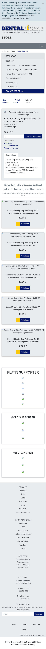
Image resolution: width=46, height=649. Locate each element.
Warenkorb (23, 501)
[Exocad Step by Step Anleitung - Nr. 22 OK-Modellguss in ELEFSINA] (23, 299)
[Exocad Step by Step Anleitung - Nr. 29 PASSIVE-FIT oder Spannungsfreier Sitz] (23, 331)
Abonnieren (39, 614)
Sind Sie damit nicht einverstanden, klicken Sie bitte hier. (18, 16)
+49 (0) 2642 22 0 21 (23, 583)
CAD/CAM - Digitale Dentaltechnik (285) (21, 69)
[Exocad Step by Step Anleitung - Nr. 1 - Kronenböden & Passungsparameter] (23, 203)
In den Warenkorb (34, 136)
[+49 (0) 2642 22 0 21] (21, 37)
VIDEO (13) (9, 61)
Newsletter (23, 545)
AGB (23, 526)
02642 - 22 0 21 (24, 588)
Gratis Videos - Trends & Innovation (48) (21, 65)
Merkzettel (23, 509)
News (23, 548)
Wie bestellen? (23, 541)
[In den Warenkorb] (18, 224)
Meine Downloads (23, 512)
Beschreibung (11, 155)
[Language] (31, 37)
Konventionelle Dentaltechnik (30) (19, 74)
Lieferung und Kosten (23, 534)
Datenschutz (23, 530)
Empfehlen (8, 143)
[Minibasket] (42, 38)
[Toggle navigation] (42, 46)
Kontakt (23, 490)
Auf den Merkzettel (11, 145)
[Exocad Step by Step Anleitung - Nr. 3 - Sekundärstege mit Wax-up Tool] (23, 235)
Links (23, 498)
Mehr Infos (25, 223)
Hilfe (23, 494)
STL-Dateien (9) (12, 86)
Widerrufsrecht (23, 537)
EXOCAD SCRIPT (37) (15, 91)
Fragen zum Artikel (11, 148)
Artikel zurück (16, 101)
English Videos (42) (13, 78)
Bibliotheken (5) (12, 82)
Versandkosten (38, 635)
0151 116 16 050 (23, 598)
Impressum (23, 523)
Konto (23, 505)
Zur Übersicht (5, 101)
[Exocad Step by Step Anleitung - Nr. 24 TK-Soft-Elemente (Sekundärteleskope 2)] (23, 267)
